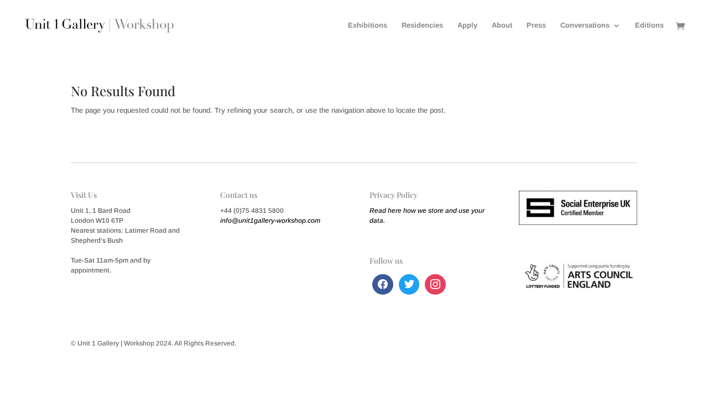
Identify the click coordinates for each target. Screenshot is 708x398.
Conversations (585, 25)
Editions (649, 25)
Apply (467, 25)
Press (536, 25)
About (502, 25)
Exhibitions (367, 25)
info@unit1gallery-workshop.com (270, 220)
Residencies (422, 25)
